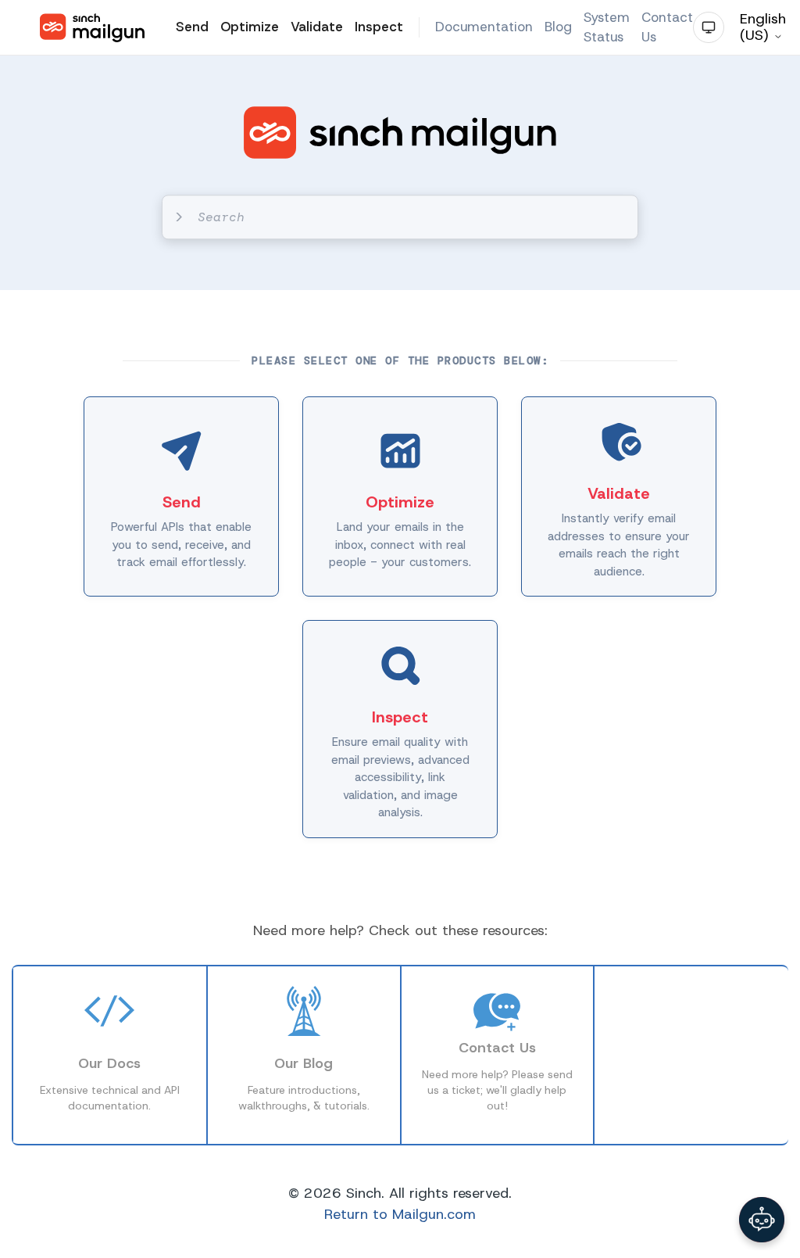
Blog (558, 26)
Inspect (379, 26)
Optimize (249, 26)
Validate (317, 26)
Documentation (484, 26)
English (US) (763, 27)
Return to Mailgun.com (400, 1214)
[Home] (92, 27)
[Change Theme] (708, 27)
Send (192, 26)
